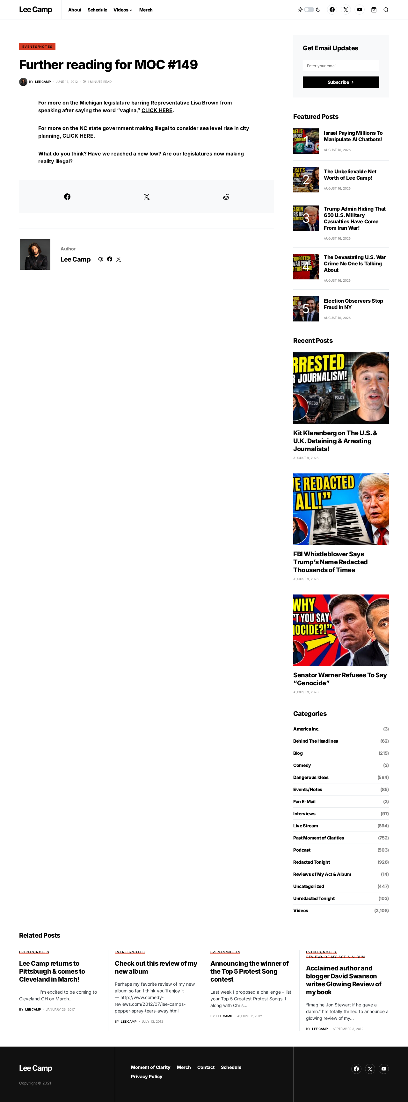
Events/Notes (37, 46)
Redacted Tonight (311, 862)
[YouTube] (359, 9)
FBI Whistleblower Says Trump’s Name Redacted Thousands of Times (330, 562)
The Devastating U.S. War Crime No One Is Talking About (355, 263)
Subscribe (338, 82)
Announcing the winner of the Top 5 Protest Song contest (249, 971)
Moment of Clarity (151, 1067)
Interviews (304, 813)
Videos (300, 910)
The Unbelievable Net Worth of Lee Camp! (350, 174)
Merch (184, 1067)
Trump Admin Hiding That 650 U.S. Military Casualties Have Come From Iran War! (355, 218)
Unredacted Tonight (314, 898)
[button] (309, 9)
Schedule (231, 1067)
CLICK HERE (157, 110)
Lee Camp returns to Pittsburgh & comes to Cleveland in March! (52, 971)
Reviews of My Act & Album (322, 874)
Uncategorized (308, 886)
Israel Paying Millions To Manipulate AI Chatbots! (353, 136)
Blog (298, 753)
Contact (206, 1067)
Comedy (302, 765)
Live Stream (305, 825)
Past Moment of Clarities (318, 837)
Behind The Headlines (315, 741)
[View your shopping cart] (374, 9)
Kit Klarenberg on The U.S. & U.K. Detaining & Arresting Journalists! (335, 441)
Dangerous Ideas (311, 777)
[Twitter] (346, 9)
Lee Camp (35, 9)
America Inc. (306, 728)
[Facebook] (332, 9)
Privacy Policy (147, 1076)
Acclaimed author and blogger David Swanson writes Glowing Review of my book (343, 980)
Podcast (301, 850)
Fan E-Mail (304, 801)
